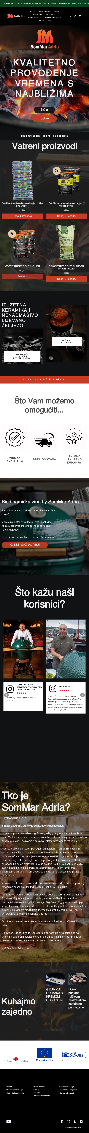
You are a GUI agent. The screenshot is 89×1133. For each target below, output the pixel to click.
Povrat (9, 1087)
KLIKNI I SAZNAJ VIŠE (25, 545)
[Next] (82, 695)
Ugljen (44, 118)
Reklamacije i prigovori (68, 1090)
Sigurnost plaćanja (66, 1087)
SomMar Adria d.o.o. (76, 1127)
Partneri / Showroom (41, 1096)
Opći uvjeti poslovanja (15, 1093)
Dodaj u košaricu (22, 216)
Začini (44, 109)
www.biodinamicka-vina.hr (62, 914)
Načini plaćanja (39, 1087)
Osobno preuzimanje (14, 1090)
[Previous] (6, 695)
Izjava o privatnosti (66, 1093)
